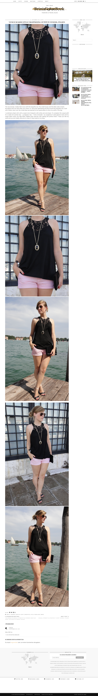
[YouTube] (80, 1)
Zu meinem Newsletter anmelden (68, 654)
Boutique (32, 1)
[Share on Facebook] (10, 612)
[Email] (83, 1)
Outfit (20, 1)
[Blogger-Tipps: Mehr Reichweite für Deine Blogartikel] (75, 102)
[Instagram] (76, 1)
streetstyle (27, 614)
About (46, 1)
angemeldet (14, 642)
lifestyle (17, 614)
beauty (8, 614)
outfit (22, 614)
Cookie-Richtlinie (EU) (47, 694)
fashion (13, 614)
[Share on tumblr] (15, 612)
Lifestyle (40, 1)
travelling (37, 614)
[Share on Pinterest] (13, 612)
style (32, 614)
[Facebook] (81, 1)
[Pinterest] (78, 1)
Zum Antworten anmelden (12, 634)
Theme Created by (80, 694)
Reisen (26, 1)
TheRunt (11, 627)
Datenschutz (29, 694)
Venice (42, 614)
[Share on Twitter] (12, 612)
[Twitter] (75, 1)
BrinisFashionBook (20, 694)
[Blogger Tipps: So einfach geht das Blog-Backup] (75, 96)
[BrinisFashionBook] (49, 9)
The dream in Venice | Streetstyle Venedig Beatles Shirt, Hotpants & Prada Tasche (20, 618)
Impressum (37, 694)
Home (14, 1)
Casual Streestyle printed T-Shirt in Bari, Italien (53, 617)
